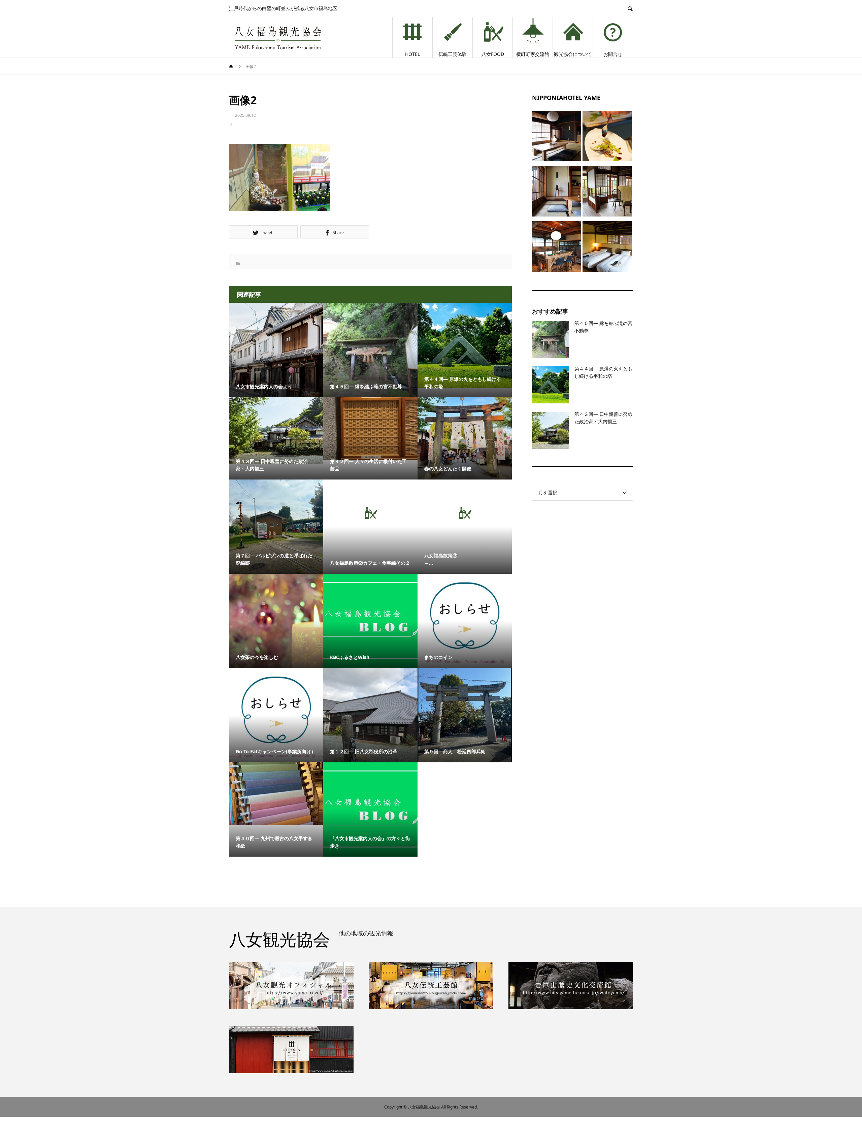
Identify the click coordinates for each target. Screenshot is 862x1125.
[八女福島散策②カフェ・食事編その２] (370, 513)
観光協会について (573, 54)
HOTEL (412, 54)
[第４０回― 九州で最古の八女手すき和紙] (276, 793)
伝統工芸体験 (452, 54)
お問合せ (612, 54)
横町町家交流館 (532, 54)
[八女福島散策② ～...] (465, 513)
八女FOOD (493, 54)
